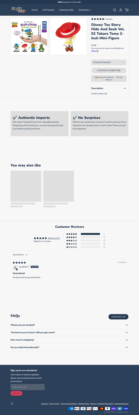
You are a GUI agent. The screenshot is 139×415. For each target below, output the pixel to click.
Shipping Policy (84, 404)
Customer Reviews (121, 404)
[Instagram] (12, 403)
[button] (98, 19)
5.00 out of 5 (54, 238)
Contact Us (118, 316)
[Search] (113, 10)
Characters (83, 10)
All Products (48, 10)
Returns (94, 404)
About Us (44, 404)
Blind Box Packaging (105, 404)
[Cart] (125, 10)
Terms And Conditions (69, 404)
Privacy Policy (54, 404)
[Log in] (119, 10)
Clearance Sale (66, 10)
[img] (19, 262)
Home (35, 10)
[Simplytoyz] (19, 10)
